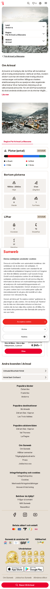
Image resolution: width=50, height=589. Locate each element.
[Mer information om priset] (41, 345)
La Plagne (25, 436)
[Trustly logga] (25, 530)
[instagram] (25, 516)
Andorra (25, 396)
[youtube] (35, 516)
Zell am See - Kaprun (25, 413)
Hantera (24, 337)
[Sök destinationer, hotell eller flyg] (28, 3)
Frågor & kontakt (25, 499)
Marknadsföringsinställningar (25, 483)
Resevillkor (25, 507)
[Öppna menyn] (46, 3)
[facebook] (14, 516)
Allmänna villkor (40, 577)
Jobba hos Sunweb (23, 577)
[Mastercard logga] (14, 530)
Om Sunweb (25, 449)
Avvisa (24, 329)
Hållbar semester (25, 452)
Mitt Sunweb (25, 503)
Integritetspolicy (25, 476)
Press (25, 460)
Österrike (25, 389)
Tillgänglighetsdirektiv (25, 456)
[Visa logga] (19, 530)
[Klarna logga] (36, 530)
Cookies (25, 480)
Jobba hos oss (25, 463)
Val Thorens (25, 432)
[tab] (17, 141)
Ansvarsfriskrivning (25, 487)
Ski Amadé (25, 409)
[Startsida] (2, 3)
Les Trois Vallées (25, 416)
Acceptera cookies (24, 322)
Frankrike (25, 393)
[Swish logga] (30, 530)
